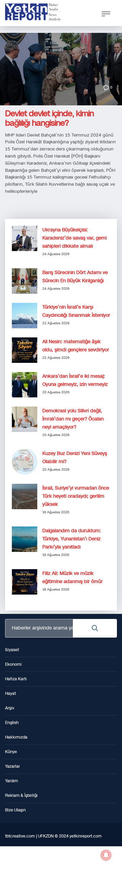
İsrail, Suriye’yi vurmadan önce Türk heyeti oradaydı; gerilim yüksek (75, 496)
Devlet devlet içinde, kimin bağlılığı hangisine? (49, 118)
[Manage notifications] (106, 855)
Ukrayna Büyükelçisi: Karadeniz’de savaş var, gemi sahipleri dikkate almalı (74, 238)
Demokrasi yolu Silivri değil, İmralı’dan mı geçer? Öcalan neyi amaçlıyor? (73, 419)
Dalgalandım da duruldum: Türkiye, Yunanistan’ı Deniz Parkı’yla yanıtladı (71, 538)
